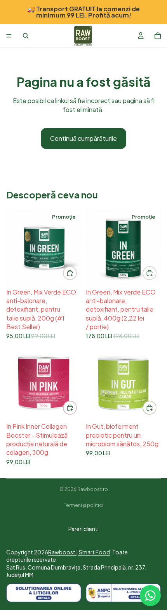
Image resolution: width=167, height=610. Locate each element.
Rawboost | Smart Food (79, 552)
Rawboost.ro (92, 489)
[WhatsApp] (150, 595)
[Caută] (25, 35)
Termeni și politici (83, 505)
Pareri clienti (83, 528)
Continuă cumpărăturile (83, 138)
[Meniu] (9, 36)
